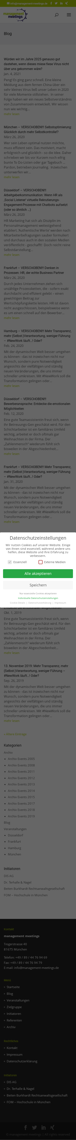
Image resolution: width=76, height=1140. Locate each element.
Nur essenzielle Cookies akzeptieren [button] (38, 593)
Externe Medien (55, 562)
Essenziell (20, 562)
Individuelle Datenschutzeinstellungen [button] (38, 598)
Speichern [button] (38, 585)
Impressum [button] (60, 602)
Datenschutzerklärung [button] (40, 602)
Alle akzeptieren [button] (38, 573)
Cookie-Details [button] (18, 602)
